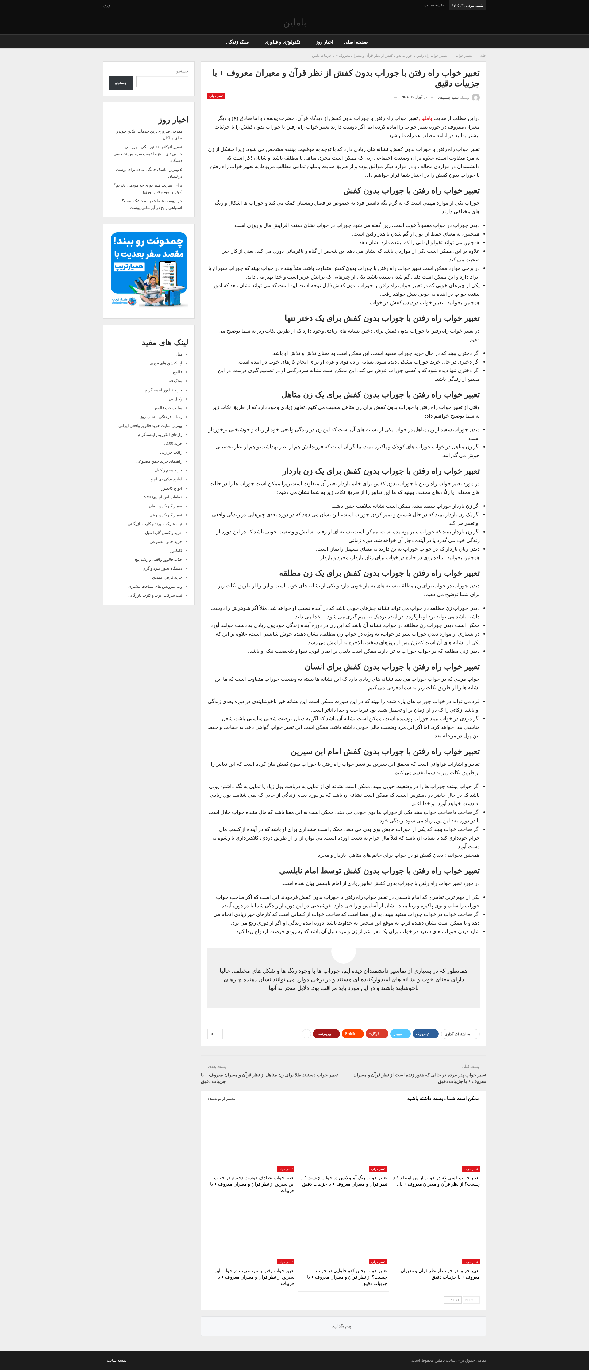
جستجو (182, 71)
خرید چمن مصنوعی (166, 541)
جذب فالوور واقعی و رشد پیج (158, 559)
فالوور (177, 372)
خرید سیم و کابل (168, 470)
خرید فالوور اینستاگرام (163, 390)
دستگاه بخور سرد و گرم (162, 568)
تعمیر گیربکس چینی (165, 515)
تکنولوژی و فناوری (282, 42)
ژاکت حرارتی (171, 452)
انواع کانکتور (171, 488)
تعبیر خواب (216, 96)
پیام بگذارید (342, 1326)
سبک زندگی (237, 42)
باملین (294, 22)
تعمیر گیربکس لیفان (165, 506)
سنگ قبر (175, 381)
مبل (179, 354)
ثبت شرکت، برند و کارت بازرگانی (155, 523)
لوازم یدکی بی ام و (166, 479)
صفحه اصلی (356, 42)
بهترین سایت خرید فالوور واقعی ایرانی (150, 425)
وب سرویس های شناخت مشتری (155, 586)
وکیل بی (175, 399)
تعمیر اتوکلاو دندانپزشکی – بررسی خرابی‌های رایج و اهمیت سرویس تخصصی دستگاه (148, 153)
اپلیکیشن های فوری (166, 363)
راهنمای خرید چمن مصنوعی (159, 461)
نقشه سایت (434, 5)
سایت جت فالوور (168, 408)
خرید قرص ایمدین (167, 577)
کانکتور (176, 550)
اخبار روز (324, 42)
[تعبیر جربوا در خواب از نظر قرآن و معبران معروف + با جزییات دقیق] (436, 1233)
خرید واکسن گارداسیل (163, 532)
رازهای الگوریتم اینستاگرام (160, 434)
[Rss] (104, 1360)
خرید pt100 (173, 443)
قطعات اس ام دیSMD (163, 497)
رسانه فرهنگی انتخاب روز (161, 416)
